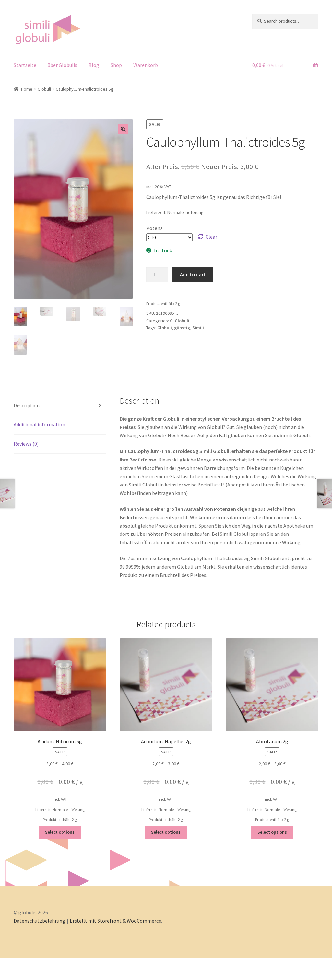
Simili (198, 328)
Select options (60, 832)
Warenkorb (145, 65)
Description (27, 405)
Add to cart (193, 274)
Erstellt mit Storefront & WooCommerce (115, 920)
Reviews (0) (26, 443)
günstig (182, 328)
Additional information (39, 424)
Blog (94, 65)
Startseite (25, 65)
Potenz (154, 228)
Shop (116, 65)
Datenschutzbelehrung (39, 920)
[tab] (60, 405)
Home (26, 89)
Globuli (44, 89)
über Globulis (62, 65)
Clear (211, 236)
